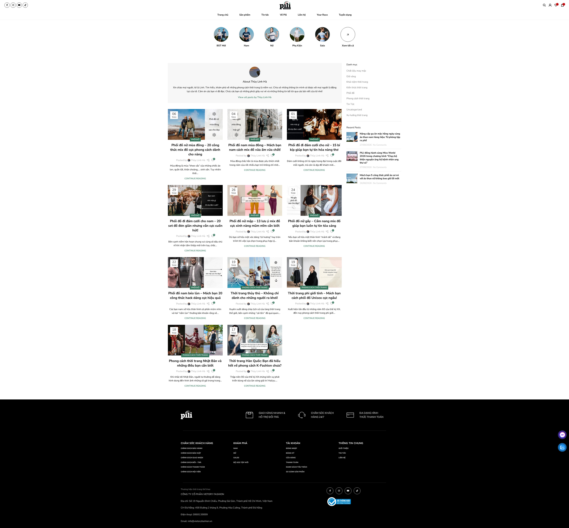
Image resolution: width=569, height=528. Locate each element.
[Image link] (285, 5)
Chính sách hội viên (191, 472)
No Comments (380, 144)
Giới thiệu (344, 448)
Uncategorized (354, 109)
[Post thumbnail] (352, 139)
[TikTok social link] (25, 5)
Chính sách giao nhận (192, 457)
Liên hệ (342, 457)
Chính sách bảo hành (191, 448)
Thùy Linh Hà (198, 160)
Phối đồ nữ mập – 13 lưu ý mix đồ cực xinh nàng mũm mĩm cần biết (255, 223)
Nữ (234, 453)
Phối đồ (195, 139)
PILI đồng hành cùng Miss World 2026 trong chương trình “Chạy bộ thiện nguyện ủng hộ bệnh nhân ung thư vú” (379, 157)
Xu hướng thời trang (356, 115)
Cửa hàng (291, 457)
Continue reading (195, 178)
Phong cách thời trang (254, 287)
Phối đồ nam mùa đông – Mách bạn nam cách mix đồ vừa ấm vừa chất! (254, 147)
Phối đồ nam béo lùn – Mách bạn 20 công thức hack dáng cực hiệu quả (195, 295)
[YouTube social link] (19, 5)
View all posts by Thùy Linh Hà (254, 97)
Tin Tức (350, 104)
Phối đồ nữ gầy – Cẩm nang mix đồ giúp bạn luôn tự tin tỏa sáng (314, 223)
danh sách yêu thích (296, 467)
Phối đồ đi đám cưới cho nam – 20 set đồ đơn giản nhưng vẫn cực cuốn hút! (195, 226)
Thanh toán (292, 462)
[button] (221, 37)
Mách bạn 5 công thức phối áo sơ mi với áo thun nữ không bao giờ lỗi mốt (379, 177)
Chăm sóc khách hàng (197, 443)
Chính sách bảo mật (191, 453)
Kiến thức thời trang (356, 87)
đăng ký (290, 453)
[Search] (544, 5)
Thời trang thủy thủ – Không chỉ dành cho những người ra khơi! (255, 295)
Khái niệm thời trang (357, 82)
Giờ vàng (351, 76)
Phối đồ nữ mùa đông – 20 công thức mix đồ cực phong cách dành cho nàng (195, 150)
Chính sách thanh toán (193, 467)
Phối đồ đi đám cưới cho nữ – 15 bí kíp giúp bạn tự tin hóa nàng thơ (314, 147)
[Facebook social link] (7, 5)
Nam (235, 448)
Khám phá (240, 443)
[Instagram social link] (13, 5)
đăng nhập (291, 448)
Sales (236, 457)
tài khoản (293, 443)
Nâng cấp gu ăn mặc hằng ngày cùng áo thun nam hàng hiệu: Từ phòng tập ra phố (380, 137)
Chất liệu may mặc (356, 70)
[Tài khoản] (550, 5)
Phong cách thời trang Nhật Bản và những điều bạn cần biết (195, 363)
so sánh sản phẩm (295, 472)
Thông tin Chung (351, 443)
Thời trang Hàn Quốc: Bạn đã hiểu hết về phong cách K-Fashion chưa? (254, 363)
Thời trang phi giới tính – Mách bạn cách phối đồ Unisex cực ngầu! (314, 295)
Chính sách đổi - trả (191, 462)
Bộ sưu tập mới (240, 462)
